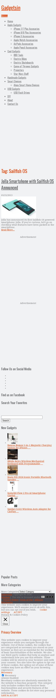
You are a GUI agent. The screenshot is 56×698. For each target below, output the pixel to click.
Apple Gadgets (14, 25)
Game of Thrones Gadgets (26, 66)
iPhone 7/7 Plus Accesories (27, 29)
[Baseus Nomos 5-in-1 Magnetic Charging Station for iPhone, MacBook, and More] (12, 442)
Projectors (19, 70)
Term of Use (26, 600)
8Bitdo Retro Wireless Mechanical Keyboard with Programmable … (25, 462)
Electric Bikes (20, 59)
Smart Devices (14, 81)
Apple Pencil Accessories (25, 47)
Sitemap (5, 597)
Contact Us (12, 104)
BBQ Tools (18, 55)
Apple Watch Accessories (26, 40)
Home (10, 21)
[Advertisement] (28, 136)
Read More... (8, 230)
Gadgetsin (10, 7)
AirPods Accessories (23, 44)
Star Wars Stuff (21, 74)
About (10, 100)
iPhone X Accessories (24, 36)
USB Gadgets (13, 89)
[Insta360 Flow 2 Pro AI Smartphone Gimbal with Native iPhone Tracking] (12, 490)
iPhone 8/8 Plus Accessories (27, 32)
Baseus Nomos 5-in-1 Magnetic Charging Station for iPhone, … (29, 446)
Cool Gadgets (13, 51)
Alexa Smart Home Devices (26, 85)
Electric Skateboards (24, 62)
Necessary (10, 675)
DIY (9, 96)
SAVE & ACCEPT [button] (9, 695)
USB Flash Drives (22, 92)
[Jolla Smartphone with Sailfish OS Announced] (28, 207)
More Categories (10, 591)
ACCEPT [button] (18, 612)
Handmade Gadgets (16, 77)
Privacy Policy (11, 600)
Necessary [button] (6, 672)
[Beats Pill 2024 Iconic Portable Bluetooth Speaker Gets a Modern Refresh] (12, 474)
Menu (4, 16)
